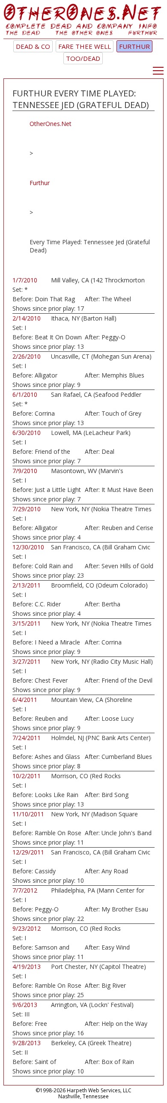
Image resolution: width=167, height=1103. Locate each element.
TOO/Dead (83, 58)
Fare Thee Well (84, 46)
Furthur (134, 46)
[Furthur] (83, 21)
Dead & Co (33, 46)
